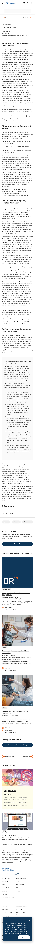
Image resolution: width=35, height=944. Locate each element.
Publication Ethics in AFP (21, 913)
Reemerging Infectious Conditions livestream (15, 652)
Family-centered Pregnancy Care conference (15, 712)
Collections (5, 891)
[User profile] (27, 3)
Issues (3, 884)
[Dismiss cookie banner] (29, 920)
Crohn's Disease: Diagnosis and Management (16, 802)
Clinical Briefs (6, 24)
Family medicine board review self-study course (16, 594)
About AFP (19, 909)
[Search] (31, 3)
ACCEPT (24, 937)
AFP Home (5, 881)
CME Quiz (4, 894)
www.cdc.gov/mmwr (8, 218)
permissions (11, 861)
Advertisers (19, 891)
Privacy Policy (23, 933)
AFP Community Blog (8, 897)
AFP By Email (5, 916)
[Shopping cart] (24, 3)
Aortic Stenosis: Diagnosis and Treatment (15, 805)
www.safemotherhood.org (22, 324)
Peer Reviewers (20, 884)
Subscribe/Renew (6, 909)
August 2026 (10, 790)
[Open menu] (2, 3)
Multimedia (5, 901)
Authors (18, 881)
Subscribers (19, 887)
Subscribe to (9, 835)
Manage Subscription (7, 912)
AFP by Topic (5, 887)
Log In (3, 513)
